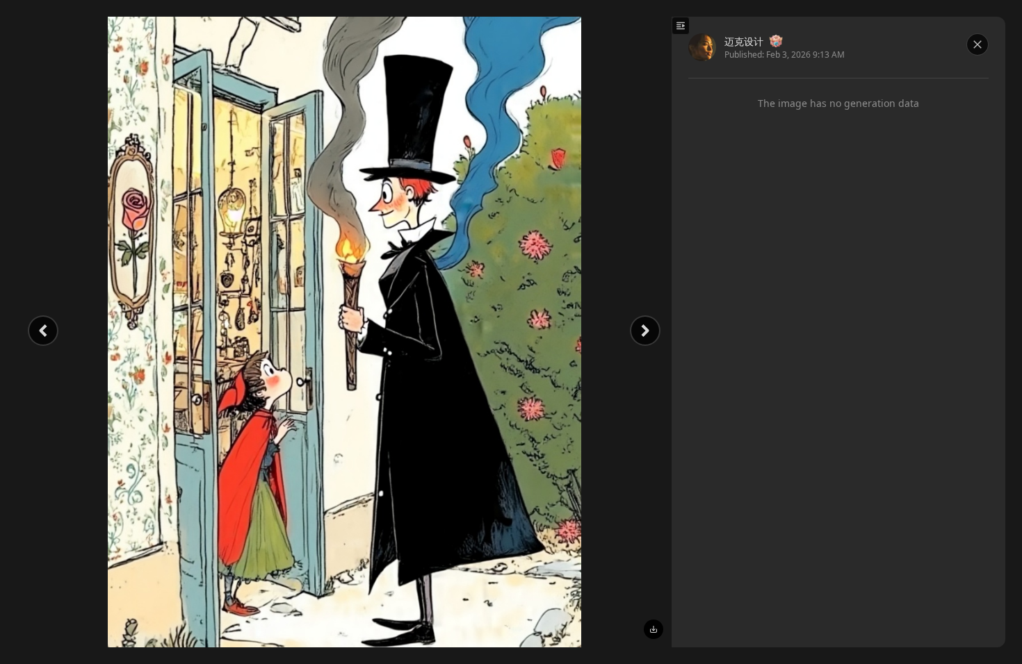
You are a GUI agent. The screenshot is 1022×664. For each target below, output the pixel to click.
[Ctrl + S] (653, 629)
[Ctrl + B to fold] (681, 26)
